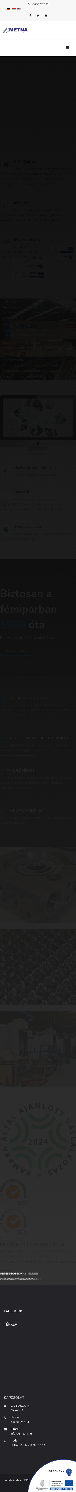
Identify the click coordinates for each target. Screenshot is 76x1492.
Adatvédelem (13, 1480)
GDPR (26, 1480)
